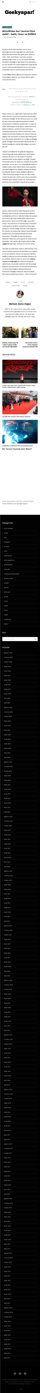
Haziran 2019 (8, 1044)
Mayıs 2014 (7, 1321)
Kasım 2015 (7, 1239)
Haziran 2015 (8, 1262)
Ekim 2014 (7, 1299)
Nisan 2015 (7, 1271)
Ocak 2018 (7, 1121)
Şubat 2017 (7, 1171)
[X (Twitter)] (20, 1373)
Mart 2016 (7, 1221)
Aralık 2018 (7, 1071)
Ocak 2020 (7, 1012)
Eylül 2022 (7, 866)
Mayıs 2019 (7, 1048)
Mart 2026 (7, 675)
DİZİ (5, 537)
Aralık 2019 (7, 1017)
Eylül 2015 (7, 1249)
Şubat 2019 (7, 1062)
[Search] (30, 2)
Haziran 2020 (8, 989)
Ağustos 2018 (8, 1089)
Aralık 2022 (7, 853)
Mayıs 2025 (7, 721)
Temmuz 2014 (8, 1312)
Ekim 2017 (7, 1135)
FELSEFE (6, 547)
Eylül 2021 (7, 921)
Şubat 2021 (7, 953)
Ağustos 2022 (8, 871)
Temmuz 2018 (8, 1094)
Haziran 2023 (8, 825)
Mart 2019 (7, 1057)
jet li (23, 282)
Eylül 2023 (7, 812)
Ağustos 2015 (8, 1253)
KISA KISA (7, 569)
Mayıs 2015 (7, 1267)
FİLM (5, 551)
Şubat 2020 (7, 1007)
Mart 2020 (7, 1003)
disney (8, 282)
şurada (19, 59)
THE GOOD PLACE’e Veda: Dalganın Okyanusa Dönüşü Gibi (30, 345)
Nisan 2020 (7, 998)
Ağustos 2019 (8, 1035)
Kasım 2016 (7, 1185)
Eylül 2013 (7, 1358)
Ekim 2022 (7, 862)
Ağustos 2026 (8, 653)
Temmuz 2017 (8, 1148)
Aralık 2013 (7, 1344)
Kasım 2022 (7, 857)
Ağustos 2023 (8, 816)
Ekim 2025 (7, 698)
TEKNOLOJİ (7, 619)
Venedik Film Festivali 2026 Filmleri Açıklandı (16, 416)
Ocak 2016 (7, 1230)
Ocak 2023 (7, 848)
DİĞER (6, 533)
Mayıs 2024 (7, 776)
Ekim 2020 (7, 971)
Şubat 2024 (7, 789)
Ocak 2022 (7, 903)
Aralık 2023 (7, 798)
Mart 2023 (7, 839)
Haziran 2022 (8, 880)
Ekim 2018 (7, 1080)
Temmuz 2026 (8, 657)
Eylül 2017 (7, 1139)
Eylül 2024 (7, 757)
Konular (6, 583)
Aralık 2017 (7, 1126)
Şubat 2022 (7, 898)
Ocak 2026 (7, 685)
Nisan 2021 (7, 944)
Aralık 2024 (7, 744)
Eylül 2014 (7, 1303)
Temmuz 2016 (8, 1203)
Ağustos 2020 (8, 980)
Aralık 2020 (7, 962)
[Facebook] (17, 42)
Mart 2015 (7, 1276)
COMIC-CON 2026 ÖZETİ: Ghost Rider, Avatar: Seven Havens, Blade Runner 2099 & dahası (18, 386)
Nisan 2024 (7, 780)
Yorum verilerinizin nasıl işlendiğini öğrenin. (15, 504)
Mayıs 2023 (7, 830)
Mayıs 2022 (7, 885)
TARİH (6, 615)
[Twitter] (22, 42)
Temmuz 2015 (8, 1258)
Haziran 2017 (8, 1153)
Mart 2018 (7, 1112)
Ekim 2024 (7, 753)
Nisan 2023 (7, 835)
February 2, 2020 (29, 105)
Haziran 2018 (8, 1098)
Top (20, 1389)
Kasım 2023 (7, 803)
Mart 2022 (7, 894)
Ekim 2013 (7, 1353)
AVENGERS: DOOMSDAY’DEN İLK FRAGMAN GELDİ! (17, 446)
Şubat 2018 (7, 1117)
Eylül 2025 (7, 703)
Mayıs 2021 (7, 939)
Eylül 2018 (7, 1085)
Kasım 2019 (7, 1021)
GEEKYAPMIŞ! (8, 565)
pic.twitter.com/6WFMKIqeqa (22, 102)
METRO (6, 587)
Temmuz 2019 (8, 1039)
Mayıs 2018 (7, 1103)
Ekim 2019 (7, 1026)
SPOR (5, 610)
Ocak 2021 (7, 957)
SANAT (6, 606)
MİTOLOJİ (7, 592)
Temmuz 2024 (8, 766)
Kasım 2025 (7, 694)
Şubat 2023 (7, 844)
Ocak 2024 (7, 794)
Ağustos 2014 (8, 1308)
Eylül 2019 (7, 1030)
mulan (25, 285)
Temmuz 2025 (8, 712)
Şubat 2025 (7, 735)
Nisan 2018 (7, 1108)
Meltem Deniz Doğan (10, 37)
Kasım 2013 (7, 1349)
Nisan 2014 (7, 1326)
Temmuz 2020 (8, 985)
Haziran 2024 (8, 771)
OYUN (6, 601)
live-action (16, 285)
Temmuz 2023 (8, 821)
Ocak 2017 (7, 1176)
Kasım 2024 (7, 748)
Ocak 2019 (7, 1067)
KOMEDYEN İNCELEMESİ (11, 574)
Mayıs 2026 (7, 666)
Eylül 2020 (7, 976)
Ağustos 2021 (8, 926)
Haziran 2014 (8, 1317)
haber (16, 282)
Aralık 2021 (7, 907)
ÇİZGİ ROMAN (8, 528)
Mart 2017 (7, 1167)
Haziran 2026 (8, 662)
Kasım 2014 (7, 1294)
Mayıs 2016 (7, 1212)
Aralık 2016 (7, 1180)
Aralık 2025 (7, 689)
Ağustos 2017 (8, 1144)
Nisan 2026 (7, 671)
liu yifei (31, 282)
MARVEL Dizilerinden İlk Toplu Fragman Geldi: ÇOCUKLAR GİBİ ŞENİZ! (10, 345)
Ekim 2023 (7, 807)
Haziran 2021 (8, 935)
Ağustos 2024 (8, 762)
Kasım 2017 (7, 1130)
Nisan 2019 (7, 1053)
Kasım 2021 (7, 912)
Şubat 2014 (7, 1335)
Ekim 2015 (7, 1244)
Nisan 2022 (7, 889)
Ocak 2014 (7, 1340)
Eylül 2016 (7, 1194)
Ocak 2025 (7, 739)
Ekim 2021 (7, 916)
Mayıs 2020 (7, 994)
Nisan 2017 (7, 1162)
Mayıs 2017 (7, 1158)
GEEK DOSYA (8, 556)
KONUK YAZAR (8, 578)
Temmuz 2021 (8, 930)
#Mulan (31, 97)
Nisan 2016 (7, 1217)
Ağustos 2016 (8, 1198)
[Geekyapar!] (20, 12)
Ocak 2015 (7, 1285)
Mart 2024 (7, 785)
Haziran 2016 (8, 1208)
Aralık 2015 (7, 1235)
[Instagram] (25, 1373)
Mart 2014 (7, 1330)
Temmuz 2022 (8, 876)
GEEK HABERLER (7, 27)
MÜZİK (6, 597)
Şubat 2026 (7, 680)
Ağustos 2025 (8, 707)
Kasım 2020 (7, 967)
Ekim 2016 (7, 1189)
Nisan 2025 (7, 725)
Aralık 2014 (7, 1289)
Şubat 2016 (7, 1226)
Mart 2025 (7, 730)
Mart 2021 (7, 948)
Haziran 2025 (8, 716)
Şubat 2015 (7, 1280)
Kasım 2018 (7, 1076)
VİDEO (6, 624)
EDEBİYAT (7, 542)
